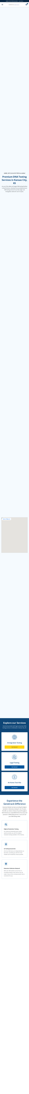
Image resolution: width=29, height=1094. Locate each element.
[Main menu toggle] (2, 4)
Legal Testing (14, 763)
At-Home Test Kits (14, 783)
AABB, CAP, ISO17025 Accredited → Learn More (14, 1)
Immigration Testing (14, 743)
